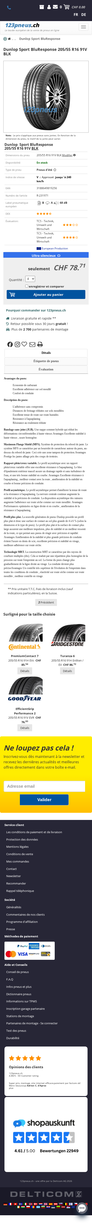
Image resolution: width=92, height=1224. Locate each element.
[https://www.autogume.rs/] (68, 1207)
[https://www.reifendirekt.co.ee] (53, 1207)
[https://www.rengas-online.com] (71, 1204)
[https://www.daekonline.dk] (35, 1204)
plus (11, 1088)
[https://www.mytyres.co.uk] (45, 1204)
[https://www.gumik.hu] (23, 1207)
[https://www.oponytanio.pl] (28, 1207)
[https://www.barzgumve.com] (43, 1207)
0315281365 (11, 7)
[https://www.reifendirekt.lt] (58, 1207)
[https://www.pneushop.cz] (75, 1204)
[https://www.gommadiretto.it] (25, 1204)
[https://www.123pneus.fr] (10, 1204)
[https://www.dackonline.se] (20, 1204)
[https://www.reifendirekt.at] (55, 1204)
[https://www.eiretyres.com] (18, 1207)
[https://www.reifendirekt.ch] (15, 1204)
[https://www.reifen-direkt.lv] (63, 1207)
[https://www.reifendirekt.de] (5, 1204)
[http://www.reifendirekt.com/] (73, 1207)
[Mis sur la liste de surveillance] (24, 344)
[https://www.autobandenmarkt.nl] (40, 1204)
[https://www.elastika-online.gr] (38, 1207)
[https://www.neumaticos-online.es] (50, 1204)
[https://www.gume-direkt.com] (61, 1204)
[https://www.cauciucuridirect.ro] (33, 1207)
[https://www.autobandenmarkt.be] (65, 1204)
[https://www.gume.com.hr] (48, 1207)
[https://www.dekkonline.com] (30, 1204)
